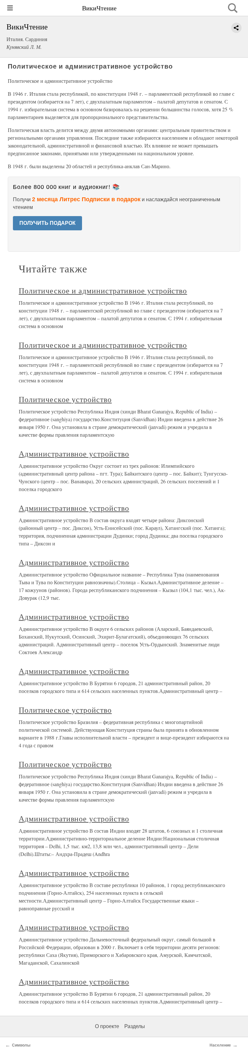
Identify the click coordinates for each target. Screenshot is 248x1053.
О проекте (107, 1026)
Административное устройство (74, 453)
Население (220, 1045)
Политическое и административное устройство (103, 290)
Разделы (134, 1026)
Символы (21, 1045)
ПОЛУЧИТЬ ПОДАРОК (47, 223)
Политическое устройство (65, 399)
